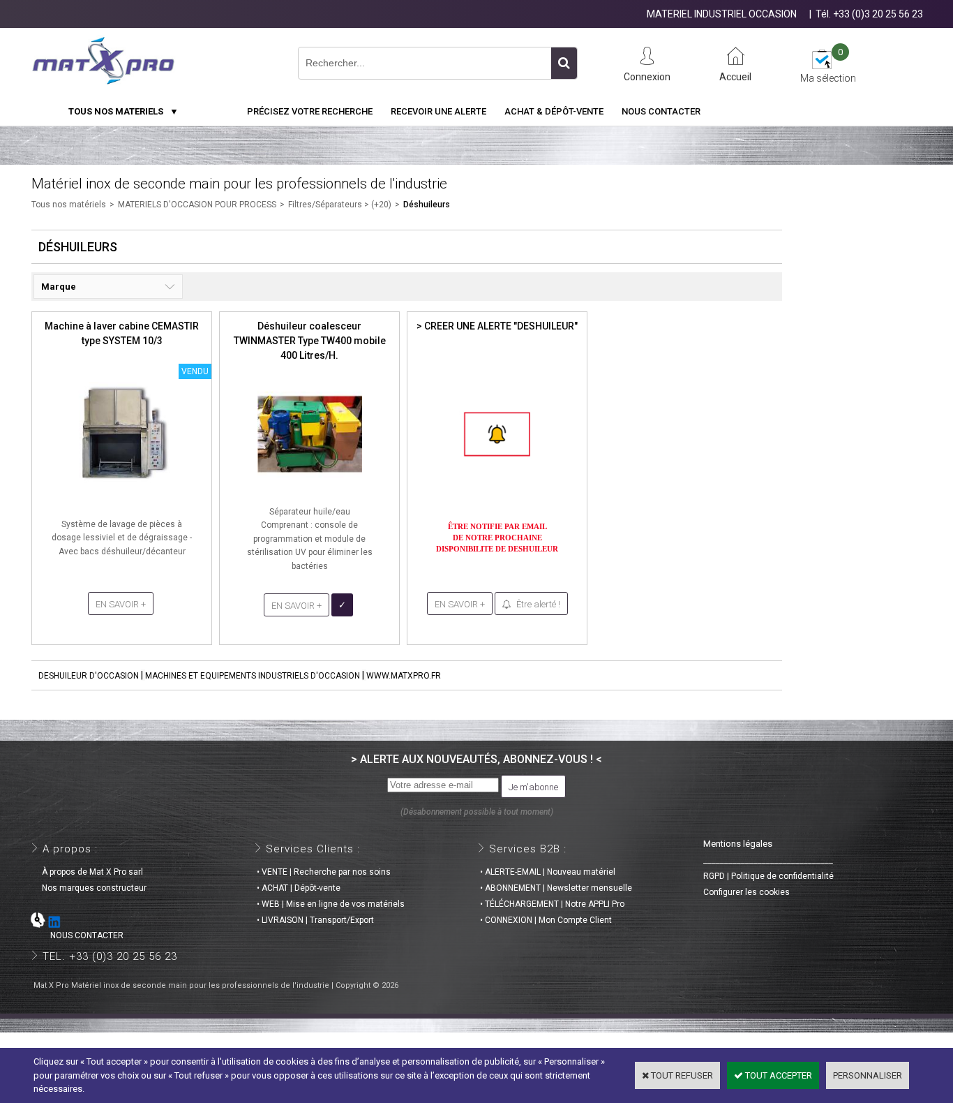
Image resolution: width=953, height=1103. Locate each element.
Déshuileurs (426, 204)
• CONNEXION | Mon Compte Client (546, 920)
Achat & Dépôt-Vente (553, 111)
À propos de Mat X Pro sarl (88, 872)
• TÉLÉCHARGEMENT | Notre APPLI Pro (552, 904)
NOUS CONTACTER (78, 935)
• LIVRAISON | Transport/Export (315, 920)
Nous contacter (661, 111)
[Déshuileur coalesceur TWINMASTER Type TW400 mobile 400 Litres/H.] (309, 490)
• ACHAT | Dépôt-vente (298, 888)
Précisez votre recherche (310, 111)
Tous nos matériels (68, 204)
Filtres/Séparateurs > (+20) (339, 204)
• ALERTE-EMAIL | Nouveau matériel (547, 872)
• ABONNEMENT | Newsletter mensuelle (556, 888)
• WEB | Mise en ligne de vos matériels (331, 904)
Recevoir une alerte (438, 111)
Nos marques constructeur (90, 888)
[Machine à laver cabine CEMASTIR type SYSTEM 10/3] (122, 490)
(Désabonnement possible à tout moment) (476, 812)
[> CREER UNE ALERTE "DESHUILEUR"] (497, 490)
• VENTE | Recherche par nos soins (324, 872)
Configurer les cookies (746, 892)
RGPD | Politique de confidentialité (768, 876)
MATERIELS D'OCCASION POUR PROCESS (197, 204)
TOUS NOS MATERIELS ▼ (123, 111)
